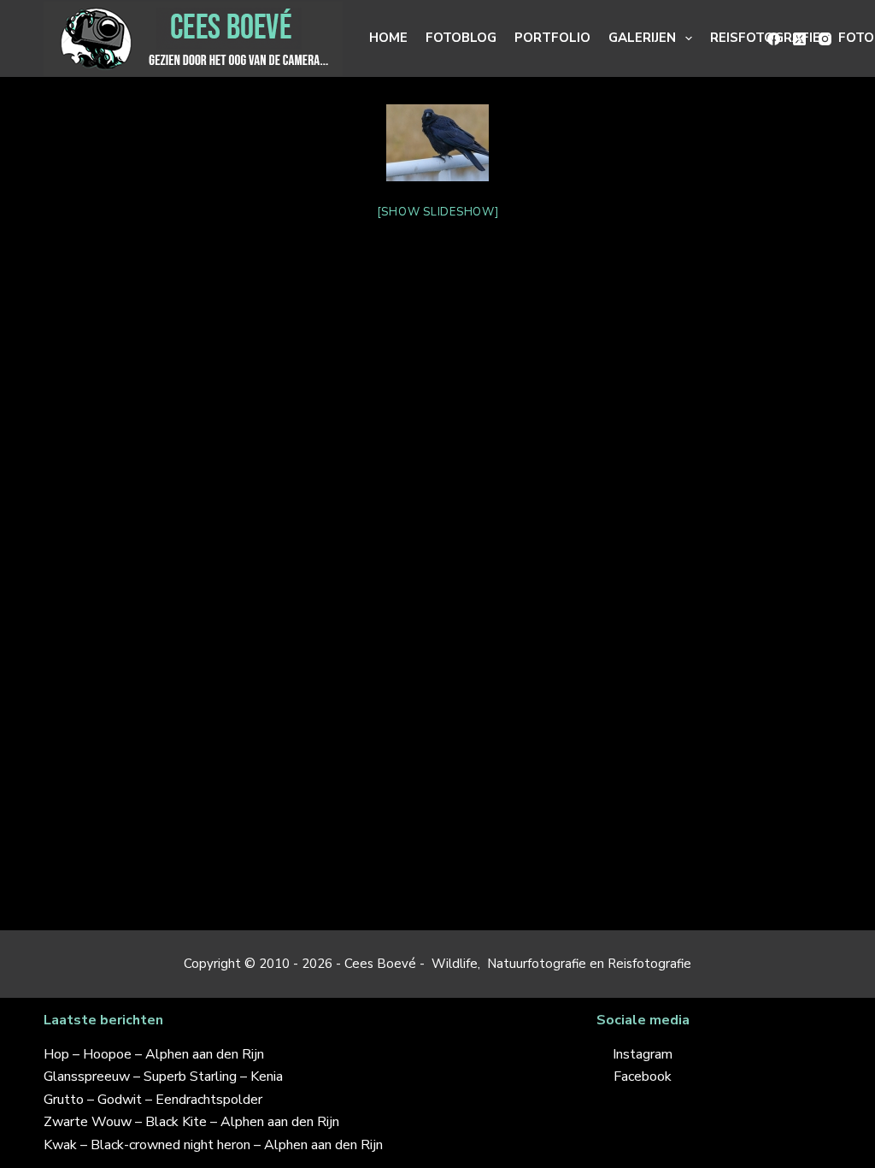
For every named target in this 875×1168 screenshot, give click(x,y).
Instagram (642, 1054)
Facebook (643, 1076)
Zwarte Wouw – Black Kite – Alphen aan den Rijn (191, 1121)
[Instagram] (825, 38)
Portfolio (552, 37)
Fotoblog (461, 37)
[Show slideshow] (438, 212)
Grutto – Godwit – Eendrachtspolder (153, 1099)
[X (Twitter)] (799, 38)
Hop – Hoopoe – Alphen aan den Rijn (154, 1054)
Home (388, 37)
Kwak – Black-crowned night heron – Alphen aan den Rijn (213, 1145)
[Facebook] (773, 38)
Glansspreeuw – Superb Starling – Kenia (163, 1076)
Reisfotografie (765, 37)
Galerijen (642, 37)
